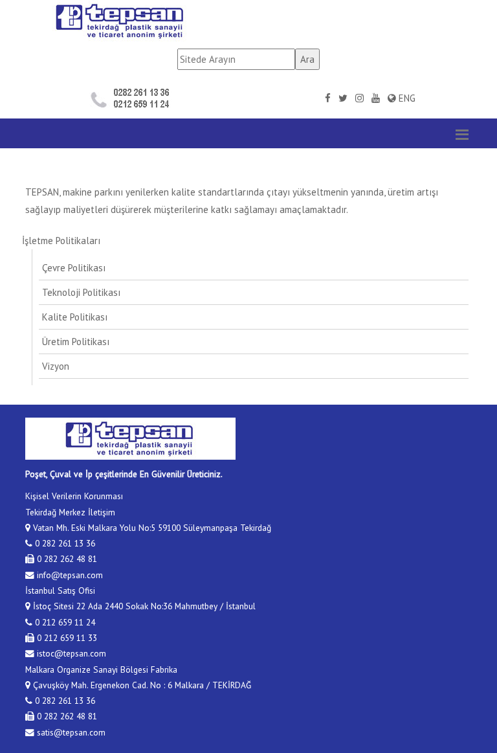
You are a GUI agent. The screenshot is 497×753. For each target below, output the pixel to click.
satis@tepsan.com (69, 732)
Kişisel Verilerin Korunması (74, 496)
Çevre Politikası (73, 268)
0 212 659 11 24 (63, 622)
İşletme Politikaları (61, 240)
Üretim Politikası (75, 341)
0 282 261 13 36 (63, 543)
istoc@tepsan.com (70, 653)
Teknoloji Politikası (81, 292)
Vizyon (55, 366)
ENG (405, 98)
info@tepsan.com (68, 575)
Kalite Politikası (74, 317)
